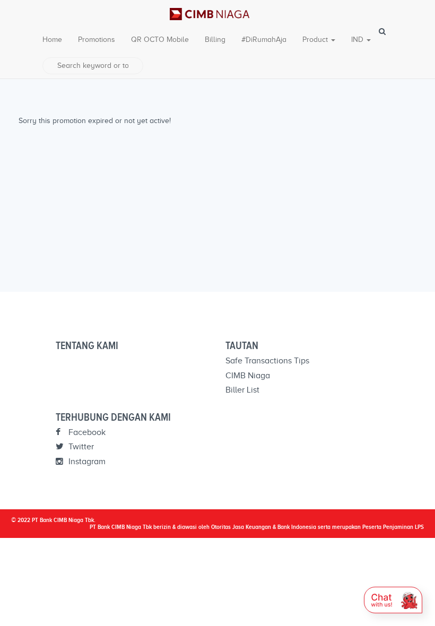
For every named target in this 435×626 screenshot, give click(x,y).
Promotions (96, 40)
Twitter (80, 446)
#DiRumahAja (263, 40)
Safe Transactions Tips (267, 361)
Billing (215, 40)
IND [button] (358, 40)
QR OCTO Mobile (160, 40)
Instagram (86, 461)
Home (52, 40)
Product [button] (316, 40)
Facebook (86, 432)
